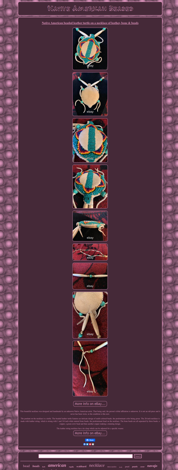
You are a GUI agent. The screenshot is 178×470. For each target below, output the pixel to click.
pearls (135, 466)
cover (142, 467)
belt (43, 467)
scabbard (81, 466)
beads (36, 466)
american (57, 465)
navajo (152, 466)
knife (120, 467)
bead (26, 466)
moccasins (111, 467)
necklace (97, 465)
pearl (127, 466)
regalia (71, 467)
